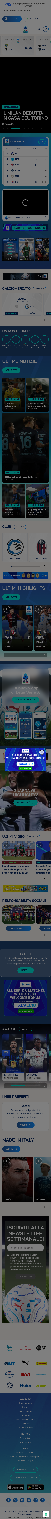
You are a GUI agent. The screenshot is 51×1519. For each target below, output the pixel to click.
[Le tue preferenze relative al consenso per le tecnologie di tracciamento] (46, 1514)
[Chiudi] (42, 752)
